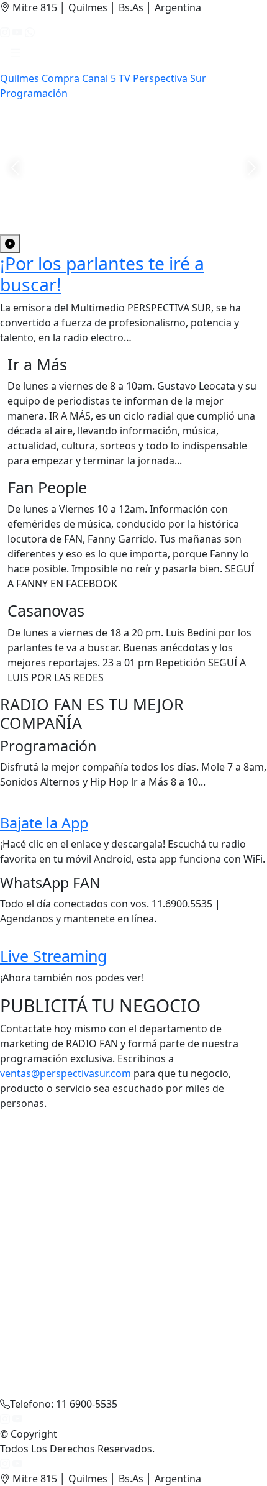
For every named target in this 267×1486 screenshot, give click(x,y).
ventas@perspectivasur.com (65, 1073)
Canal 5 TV (106, 78)
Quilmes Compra (39, 78)
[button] (15, 55)
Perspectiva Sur (169, 78)
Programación (34, 93)
